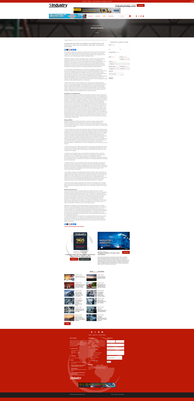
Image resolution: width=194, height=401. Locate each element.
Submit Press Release (94, 357)
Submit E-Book (93, 351)
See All (67, 323)
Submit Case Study (94, 349)
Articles (97, 32)
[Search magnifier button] (130, 16)
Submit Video (92, 358)
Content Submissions (96, 1)
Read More (74, 259)
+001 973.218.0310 (77, 357)
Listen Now (126, 252)
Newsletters (104, 1)
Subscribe (84, 1)
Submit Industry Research (95, 354)
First (109, 49)
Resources (97, 16)
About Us (110, 1)
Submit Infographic (94, 355)
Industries (90, 16)
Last (120, 49)
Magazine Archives (84, 259)
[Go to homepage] (58, 5)
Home (90, 335)
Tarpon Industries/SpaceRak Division (74, 226)
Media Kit (89, 1)
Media (104, 16)
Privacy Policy (102, 335)
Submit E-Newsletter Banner (96, 352)
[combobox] (108, 348)
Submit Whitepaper (94, 360)
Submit (110, 78)
